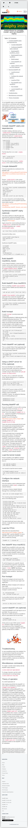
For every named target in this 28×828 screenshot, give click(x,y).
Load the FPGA (15, 80)
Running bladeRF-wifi (14, 69)
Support (3, 781)
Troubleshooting (13, 93)
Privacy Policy (5, 773)
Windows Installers (6, 785)
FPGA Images (5, 787)
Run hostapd (14, 86)
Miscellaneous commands (15, 95)
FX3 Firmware (5, 789)
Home (3, 762)
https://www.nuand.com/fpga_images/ (12, 532)
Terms (3, 775)
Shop (3, 764)
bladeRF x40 (4, 806)
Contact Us (4, 771)
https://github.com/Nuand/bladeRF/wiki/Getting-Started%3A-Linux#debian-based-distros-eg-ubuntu (14, 174)
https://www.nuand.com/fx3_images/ (11, 418)
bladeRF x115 (5, 804)
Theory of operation (14, 97)
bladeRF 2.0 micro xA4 (6, 802)
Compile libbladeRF (16, 44)
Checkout (4, 769)
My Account (4, 808)
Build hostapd (15, 59)
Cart (3, 810)
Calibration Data (5, 783)
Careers (3, 766)
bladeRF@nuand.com (10, 817)
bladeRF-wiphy (5, 798)
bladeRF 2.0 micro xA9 (6, 800)
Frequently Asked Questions (7, 792)
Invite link (8, 818)
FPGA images (11, 220)
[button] (20, 11)
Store (16, 2)
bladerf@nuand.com (14, 824)
